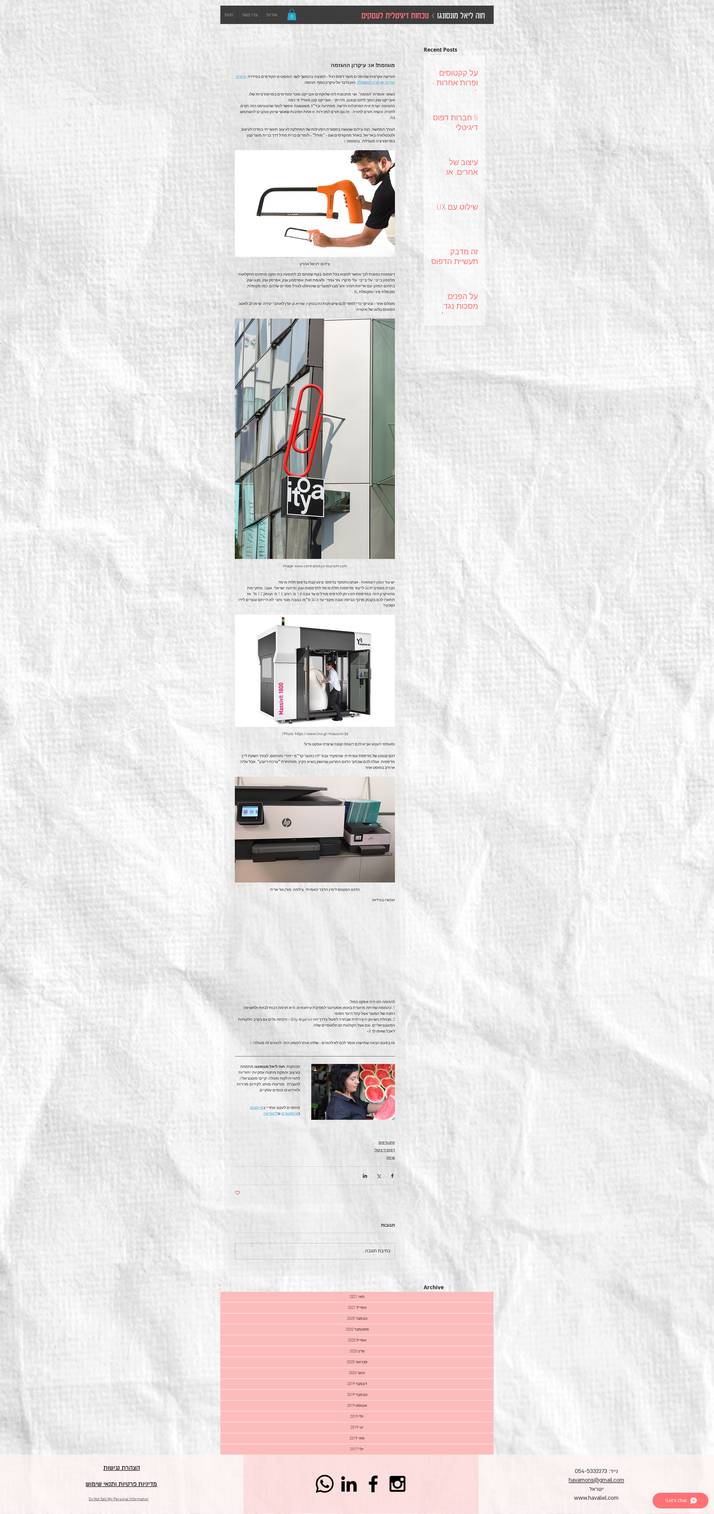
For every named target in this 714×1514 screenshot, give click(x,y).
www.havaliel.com (596, 1498)
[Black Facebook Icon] (373, 1484)
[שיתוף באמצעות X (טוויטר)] (378, 1175)
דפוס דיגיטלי (384, 1150)
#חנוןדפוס (386, 1142)
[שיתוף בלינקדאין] (365, 1175)
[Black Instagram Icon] (397, 1484)
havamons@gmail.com (596, 1480)
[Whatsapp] (324, 1484)
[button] (291, 14)
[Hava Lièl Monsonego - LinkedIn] (349, 1484)
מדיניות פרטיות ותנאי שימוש (121, 1484)
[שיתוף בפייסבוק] (392, 1175)
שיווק (391, 1158)
